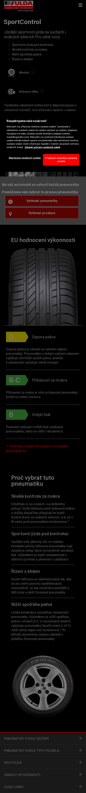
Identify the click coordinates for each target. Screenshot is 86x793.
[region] (43, 141)
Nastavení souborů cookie (25, 157)
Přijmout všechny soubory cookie (61, 160)
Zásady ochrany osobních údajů (42, 147)
